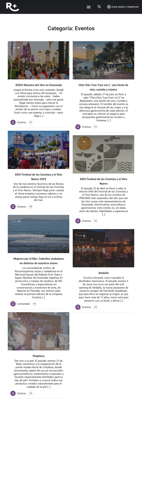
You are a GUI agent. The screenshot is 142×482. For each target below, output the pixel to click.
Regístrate (133, 6)
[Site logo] (13, 7)
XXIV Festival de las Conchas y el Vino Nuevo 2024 (38, 177)
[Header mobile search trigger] (99, 7)
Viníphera (39, 356)
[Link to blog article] (38, 60)
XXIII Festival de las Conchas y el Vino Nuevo (103, 181)
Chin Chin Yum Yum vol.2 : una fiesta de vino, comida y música (103, 87)
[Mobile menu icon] (88, 7)
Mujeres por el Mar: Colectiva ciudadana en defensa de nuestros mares (39, 261)
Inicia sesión (118, 6)
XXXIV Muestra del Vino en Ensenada (38, 85)
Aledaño (103, 273)
